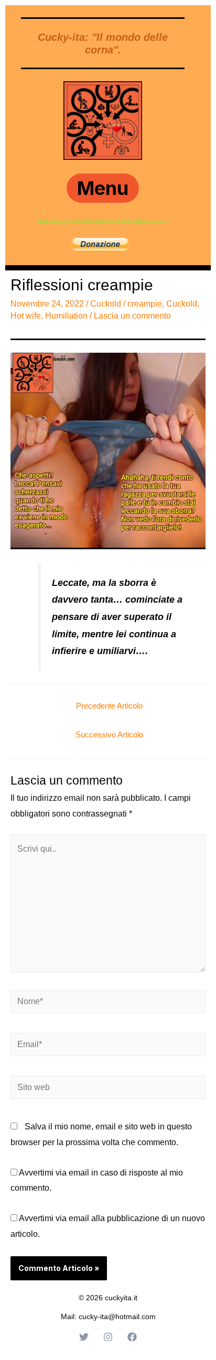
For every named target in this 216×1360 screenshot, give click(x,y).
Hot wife (25, 315)
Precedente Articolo (109, 705)
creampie (144, 303)
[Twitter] (84, 1337)
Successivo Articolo (109, 734)
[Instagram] (108, 1337)
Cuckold (105, 303)
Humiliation (66, 315)
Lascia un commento (132, 315)
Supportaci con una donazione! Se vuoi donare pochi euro (95, 221)
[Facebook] (132, 1337)
